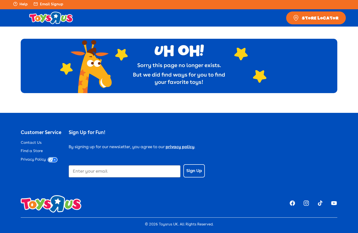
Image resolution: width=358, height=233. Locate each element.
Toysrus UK (168, 224)
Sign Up (194, 171)
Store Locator (320, 17)
